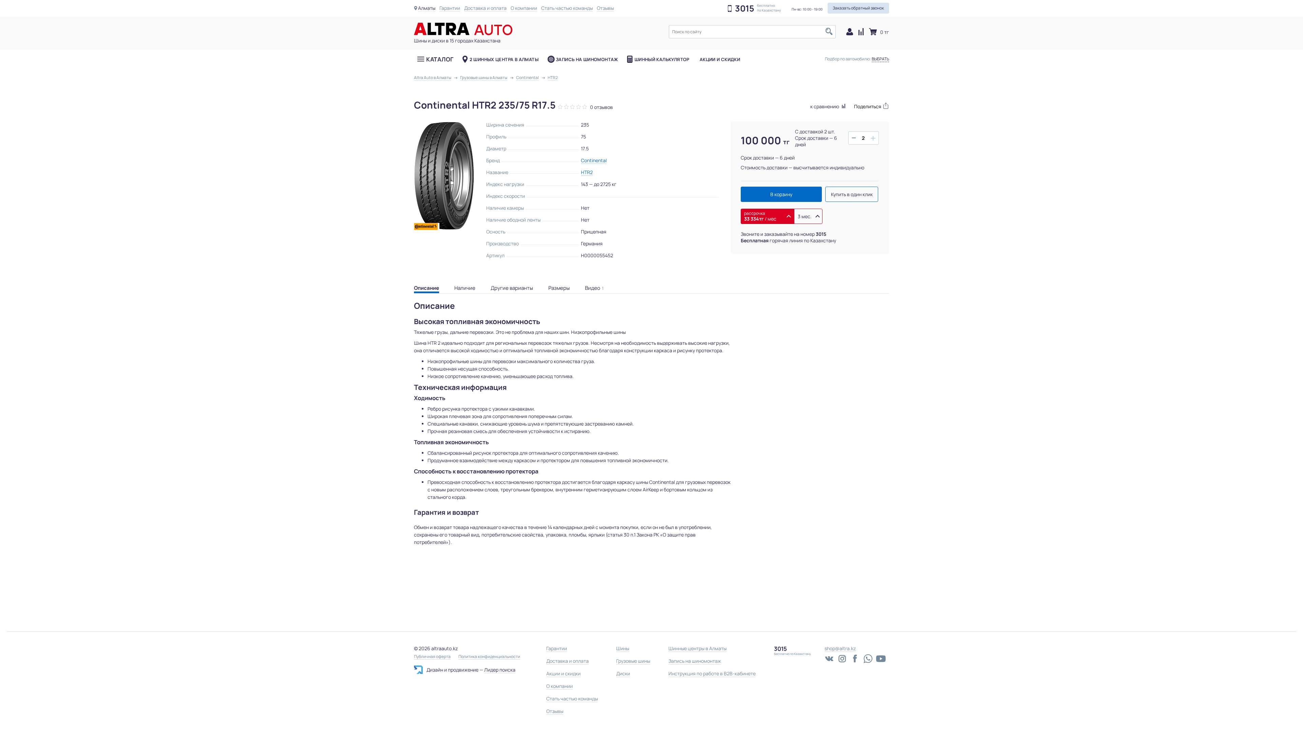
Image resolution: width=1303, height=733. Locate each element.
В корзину (781, 194)
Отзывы (605, 8)
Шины (622, 648)
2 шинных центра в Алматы (504, 59)
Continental (594, 160)
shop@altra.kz (840, 648)
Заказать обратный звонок (858, 8)
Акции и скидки (720, 59)
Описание (426, 288)
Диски (623, 673)
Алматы (426, 8)
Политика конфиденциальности (489, 656)
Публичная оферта (432, 656)
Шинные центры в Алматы (697, 648)
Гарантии (449, 8)
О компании (524, 8)
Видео (594, 288)
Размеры (559, 288)
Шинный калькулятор (662, 59)
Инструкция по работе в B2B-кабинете (712, 673)
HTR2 (587, 172)
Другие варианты (512, 288)
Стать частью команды (567, 8)
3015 (744, 8)
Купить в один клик (852, 194)
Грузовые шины (633, 661)
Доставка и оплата (485, 8)
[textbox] (752, 31)
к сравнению (825, 106)
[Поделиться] (871, 105)
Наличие (464, 288)
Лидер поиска (499, 669)
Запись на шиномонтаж (587, 59)
